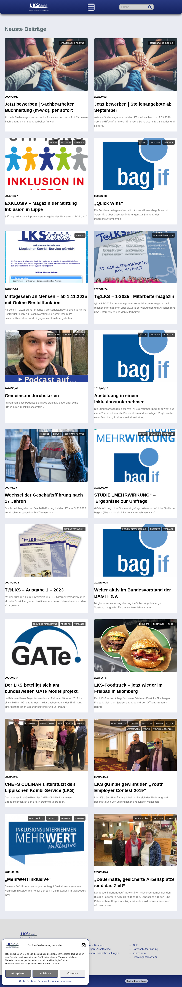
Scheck (69, 723)
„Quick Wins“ (108, 203)
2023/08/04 (101, 487)
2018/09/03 (12, 872)
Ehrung (57, 434)
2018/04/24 (101, 872)
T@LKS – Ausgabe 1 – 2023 (34, 589)
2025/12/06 (101, 195)
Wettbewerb (133, 729)
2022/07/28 (101, 582)
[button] (83, 945)
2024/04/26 (101, 388)
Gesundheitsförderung (134, 529)
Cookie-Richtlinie (27, 981)
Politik (169, 723)
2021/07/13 (11, 677)
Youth (146, 729)
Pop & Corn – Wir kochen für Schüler (133, 982)
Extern (53, 142)
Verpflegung (166, 922)
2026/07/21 (101, 96)
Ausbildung (54, 335)
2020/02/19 (11, 776)
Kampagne (66, 818)
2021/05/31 (100, 677)
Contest (134, 723)
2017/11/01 (100, 975)
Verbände (79, 142)
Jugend (159, 723)
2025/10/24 (101, 289)
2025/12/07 (11, 195)
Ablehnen (45, 973)
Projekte (155, 529)
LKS (60, 723)
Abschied (44, 434)
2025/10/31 (11, 289)
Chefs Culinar (47, 723)
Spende (80, 723)
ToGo (170, 624)
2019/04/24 (101, 776)
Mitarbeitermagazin (163, 235)
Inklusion (66, 142)
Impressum (66, 981)
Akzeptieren (18, 973)
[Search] (150, 7)
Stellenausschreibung (72, 43)
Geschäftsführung (74, 434)
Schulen (80, 235)
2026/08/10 (11, 96)
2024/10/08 (11, 388)
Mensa (127, 922)
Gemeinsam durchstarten (32, 395)
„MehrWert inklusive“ (28, 879)
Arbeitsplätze (118, 723)
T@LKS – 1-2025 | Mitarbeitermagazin (134, 296)
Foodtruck (158, 624)
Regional (79, 818)
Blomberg (144, 624)
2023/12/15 (11, 487)
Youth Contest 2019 (163, 729)
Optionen (72, 973)
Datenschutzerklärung (48, 981)
